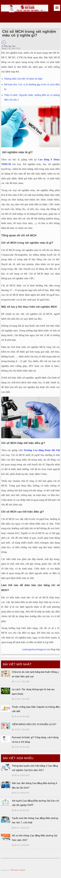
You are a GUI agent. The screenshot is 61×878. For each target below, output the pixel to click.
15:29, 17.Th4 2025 (21, 730)
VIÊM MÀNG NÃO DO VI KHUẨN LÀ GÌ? (34, 724)
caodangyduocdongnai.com (36, 649)
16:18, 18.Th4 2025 (21, 716)
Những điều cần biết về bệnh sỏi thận (23, 78)
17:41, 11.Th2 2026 (21, 682)
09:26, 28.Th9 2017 (21, 810)
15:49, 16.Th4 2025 (21, 747)
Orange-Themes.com (18, 870)
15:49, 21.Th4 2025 (21, 699)
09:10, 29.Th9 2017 (21, 845)
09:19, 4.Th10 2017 (21, 775)
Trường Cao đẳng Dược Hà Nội (42, 450)
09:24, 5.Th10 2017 (21, 828)
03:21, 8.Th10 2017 (21, 793)
